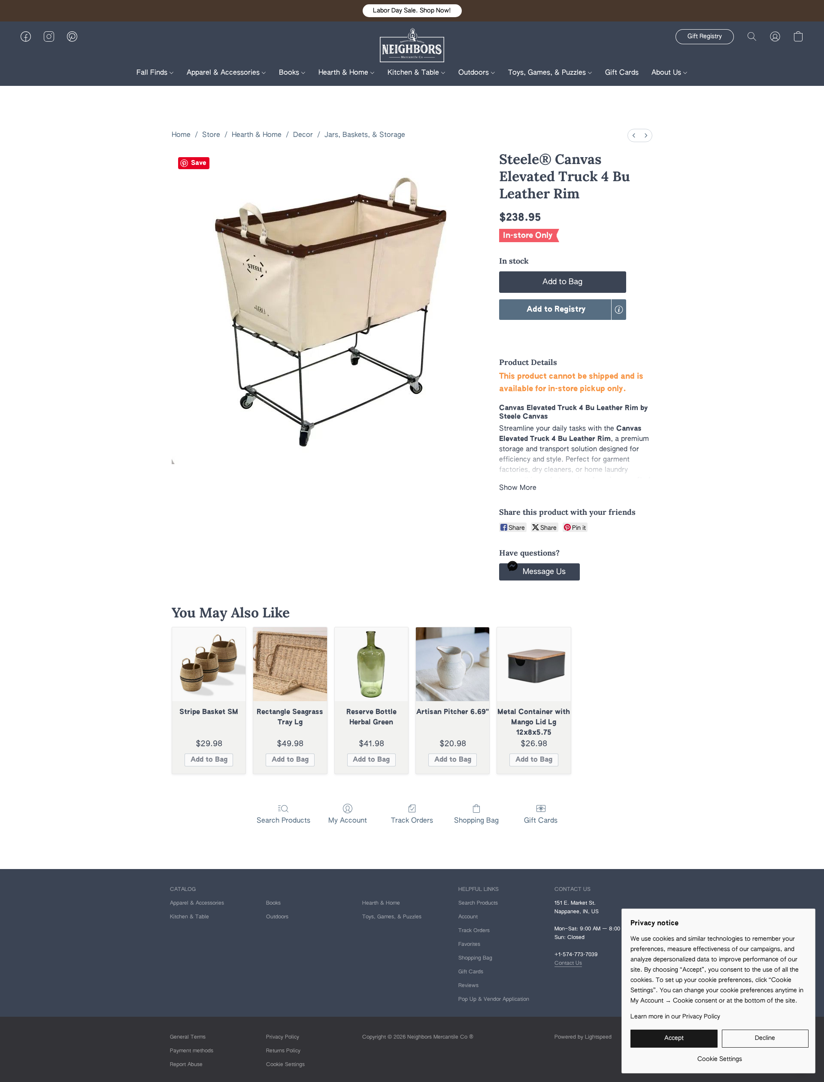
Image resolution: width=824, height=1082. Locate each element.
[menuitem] (634, 135)
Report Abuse (186, 1064)
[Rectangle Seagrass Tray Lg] (290, 664)
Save (198, 163)
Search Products (283, 821)
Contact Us (568, 963)
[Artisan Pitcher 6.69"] (452, 664)
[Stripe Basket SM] (208, 664)
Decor (303, 135)
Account (468, 917)
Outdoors (474, 73)
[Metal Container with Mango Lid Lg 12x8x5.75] (533, 664)
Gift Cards (622, 73)
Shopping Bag (476, 821)
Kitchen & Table (414, 73)
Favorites (469, 944)
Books (290, 73)
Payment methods (191, 1051)
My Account (347, 821)
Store (211, 135)
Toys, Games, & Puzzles (548, 73)
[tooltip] (619, 309)
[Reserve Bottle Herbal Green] (371, 664)
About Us (667, 73)
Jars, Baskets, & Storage (364, 135)
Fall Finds (153, 73)
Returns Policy (283, 1051)
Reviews (468, 985)
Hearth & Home (344, 73)
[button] (412, 10)
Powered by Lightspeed (583, 1037)
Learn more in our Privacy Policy (675, 1017)
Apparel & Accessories (224, 73)
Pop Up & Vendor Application (493, 999)
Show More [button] (517, 488)
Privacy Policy (282, 1037)
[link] (719, 1056)
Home (181, 135)
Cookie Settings (285, 1064)
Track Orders (412, 821)
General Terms (188, 1037)
